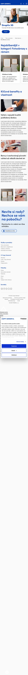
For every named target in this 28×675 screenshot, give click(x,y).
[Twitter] (9, 289)
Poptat (5, 31)
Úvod (2, 38)
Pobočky (3, 268)
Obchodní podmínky (7, 297)
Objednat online (4, 312)
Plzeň (2, 276)
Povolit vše (14, 346)
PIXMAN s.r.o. (16, 302)
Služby (1, 315)
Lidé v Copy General (6, 259)
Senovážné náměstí (5, 272)
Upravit (13, 350)
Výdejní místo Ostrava (6, 279)
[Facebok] (2, 289)
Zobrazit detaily (20, 341)
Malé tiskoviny (18, 38)
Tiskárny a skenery (5, 248)
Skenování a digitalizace (7, 247)
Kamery (6, 299)
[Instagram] (6, 289)
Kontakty (3, 284)
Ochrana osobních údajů (19, 297)
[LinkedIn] (4, 289)
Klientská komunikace (6, 250)
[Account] (23, 3)
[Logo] (6, 4)
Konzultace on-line (10, 231)
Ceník (18, 300)
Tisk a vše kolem (5, 245)
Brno (2, 278)
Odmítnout (14, 355)
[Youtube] (11, 289)
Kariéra (2, 261)
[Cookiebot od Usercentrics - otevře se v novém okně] (20, 319)
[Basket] (21, 3)
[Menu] (26, 3)
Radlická (3, 273)
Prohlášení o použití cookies (17, 299)
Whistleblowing (11, 300)
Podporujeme (4, 263)
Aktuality (3, 257)
